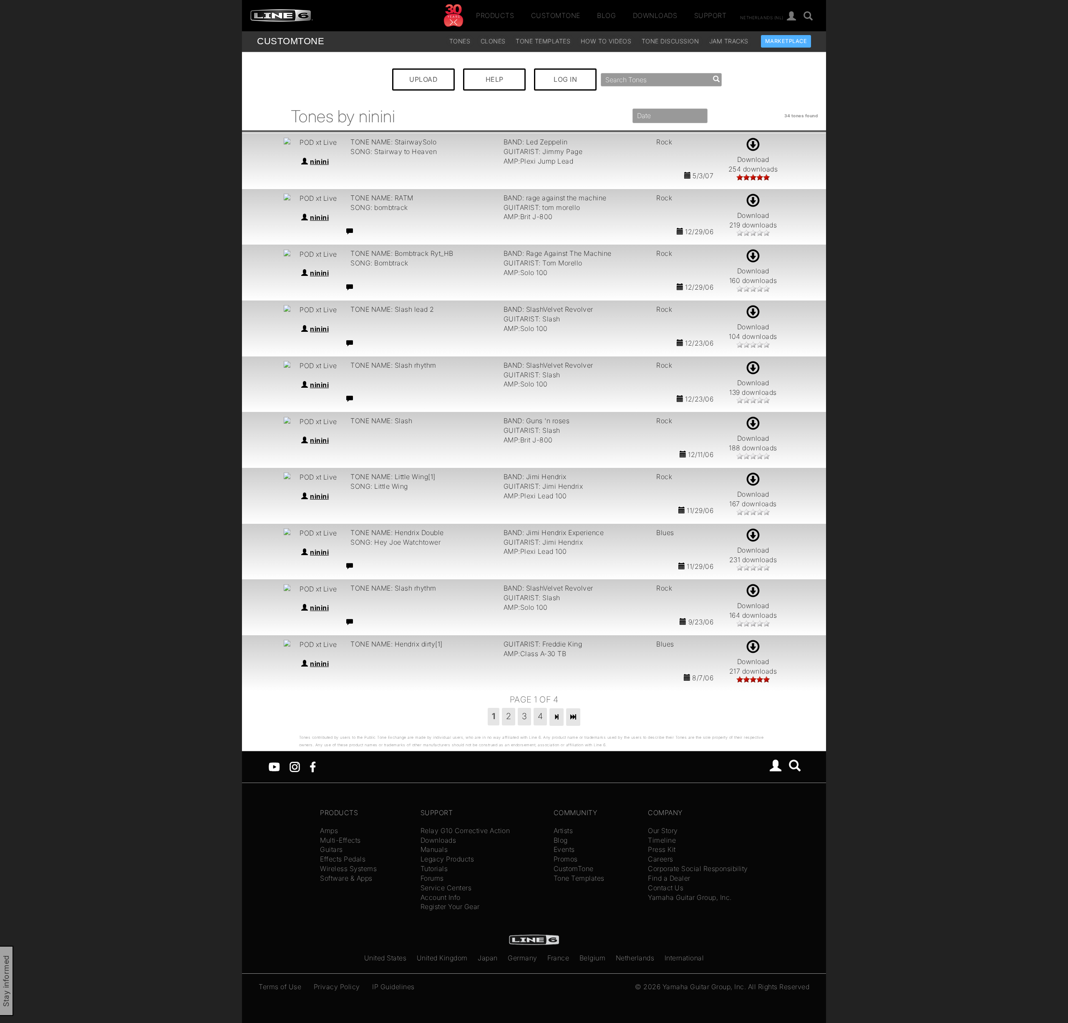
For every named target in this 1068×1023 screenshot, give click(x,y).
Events (564, 849)
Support (710, 15)
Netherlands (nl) (761, 17)
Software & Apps (346, 878)
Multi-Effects (340, 840)
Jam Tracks (728, 41)
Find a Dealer (669, 878)
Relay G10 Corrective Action (465, 830)
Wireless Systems (348, 868)
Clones (493, 41)
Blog (606, 15)
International (684, 958)
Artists (563, 830)
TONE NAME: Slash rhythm (393, 365)
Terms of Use (280, 987)
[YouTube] (274, 766)
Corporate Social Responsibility (698, 868)
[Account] (791, 16)
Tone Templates (543, 41)
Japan (488, 958)
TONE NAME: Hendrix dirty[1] (396, 644)
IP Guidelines (393, 987)
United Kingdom (442, 958)
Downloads (655, 15)
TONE (290, 41)
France (558, 958)
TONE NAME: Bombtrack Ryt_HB (401, 253)
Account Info (441, 897)
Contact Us (665, 888)
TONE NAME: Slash (381, 421)
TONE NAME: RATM (381, 198)
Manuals (434, 849)
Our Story (663, 830)
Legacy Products (447, 859)
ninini (319, 161)
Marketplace (786, 41)
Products (495, 15)
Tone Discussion (670, 41)
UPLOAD (423, 79)
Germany (522, 958)
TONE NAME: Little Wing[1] (393, 476)
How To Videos (606, 41)
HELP (495, 79)
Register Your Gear (450, 906)
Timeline (662, 840)
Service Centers (446, 888)
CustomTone (555, 15)
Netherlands (635, 958)
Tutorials (434, 868)
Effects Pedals (342, 859)
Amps (329, 830)
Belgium (592, 958)
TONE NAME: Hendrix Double (397, 532)
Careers (660, 859)
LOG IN (565, 79)
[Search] (808, 16)
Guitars (331, 849)
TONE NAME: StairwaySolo (393, 142)
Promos (566, 859)
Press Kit (662, 849)
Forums (432, 878)
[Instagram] (295, 766)
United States (385, 958)
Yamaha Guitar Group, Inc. (690, 897)
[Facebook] (313, 766)
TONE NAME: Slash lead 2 (392, 309)
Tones (460, 41)
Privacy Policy (337, 987)
